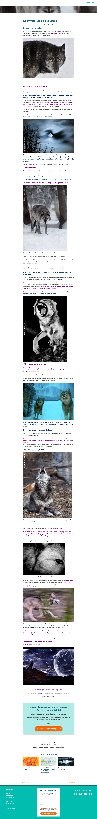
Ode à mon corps (63, 768)
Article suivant (73, 783)
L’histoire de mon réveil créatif (30, 768)
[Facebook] (75, 793)
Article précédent (25, 783)
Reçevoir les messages (49, 813)
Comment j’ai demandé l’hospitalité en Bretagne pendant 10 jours (48, 769)
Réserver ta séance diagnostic (48, 729)
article (24, 771)
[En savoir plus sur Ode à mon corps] (66, 761)
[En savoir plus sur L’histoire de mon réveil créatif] (31, 761)
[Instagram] (80, 793)
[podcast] (90, 793)
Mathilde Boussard (90, 4)
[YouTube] (85, 793)
